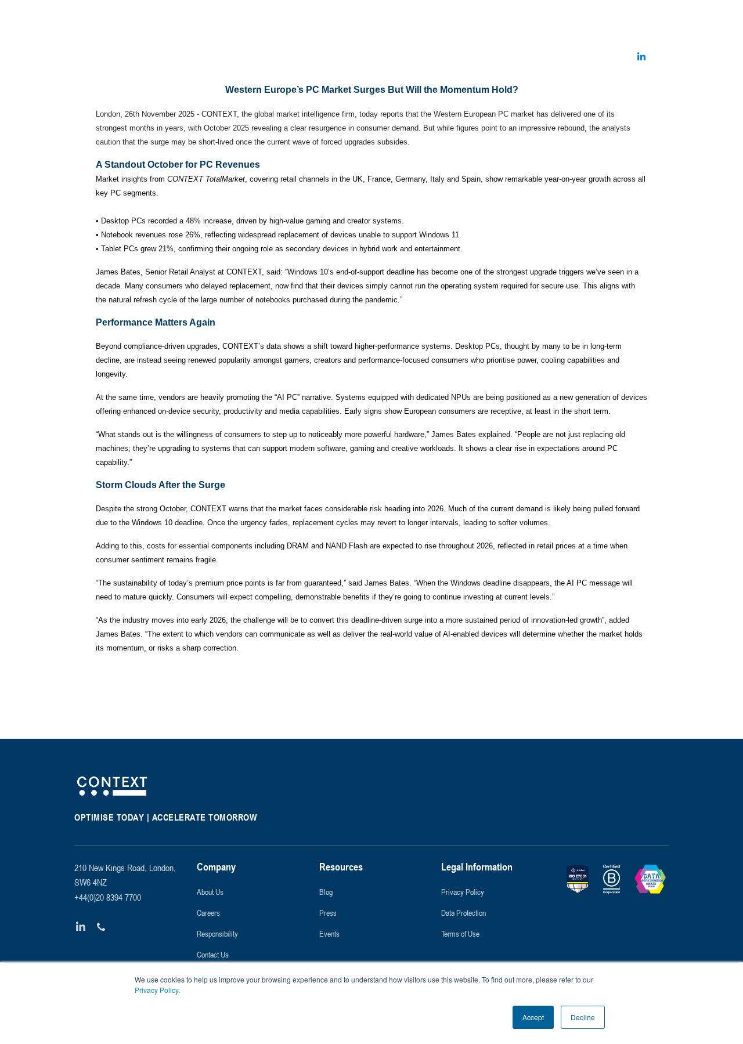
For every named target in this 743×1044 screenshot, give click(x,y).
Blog (326, 892)
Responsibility (217, 933)
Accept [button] (533, 1017)
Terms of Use (460, 933)
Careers (208, 912)
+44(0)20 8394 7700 (107, 897)
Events (329, 933)
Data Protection (463, 912)
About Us (210, 892)
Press (328, 912)
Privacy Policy (156, 990)
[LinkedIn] (81, 927)
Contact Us (213, 954)
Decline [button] (583, 1017)
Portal (649, 20)
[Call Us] (101, 927)
